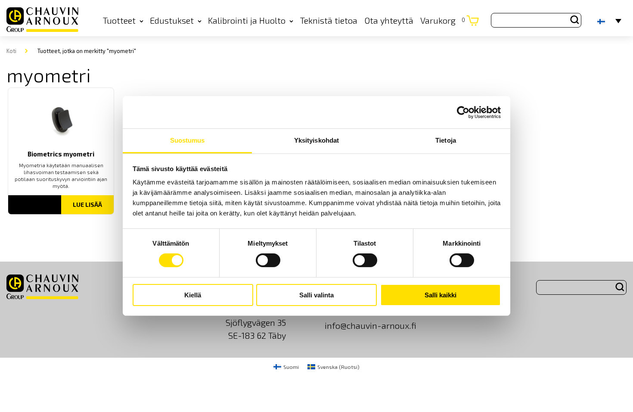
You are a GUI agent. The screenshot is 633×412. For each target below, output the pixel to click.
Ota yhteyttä (388, 20)
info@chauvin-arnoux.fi (370, 325)
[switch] (268, 260)
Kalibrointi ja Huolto (246, 20)
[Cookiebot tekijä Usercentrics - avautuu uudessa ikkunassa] (463, 112)
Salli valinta (316, 295)
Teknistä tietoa (328, 20)
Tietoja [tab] (445, 140)
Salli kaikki (440, 295)
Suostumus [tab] (187, 140)
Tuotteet (119, 20)
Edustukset (172, 20)
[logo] (42, 20)
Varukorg (442, 20)
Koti (11, 50)
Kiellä (192, 295)
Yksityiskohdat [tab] (316, 140)
